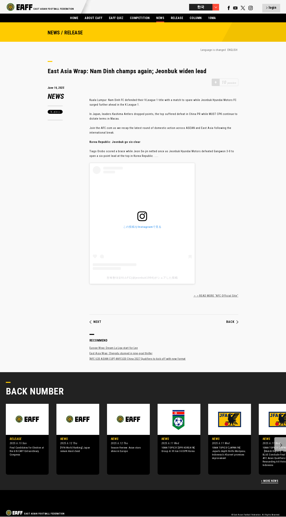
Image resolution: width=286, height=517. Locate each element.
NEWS (160, 18)
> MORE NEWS (269, 481)
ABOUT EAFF (93, 18)
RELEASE (177, 18)
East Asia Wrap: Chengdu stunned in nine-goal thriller (120, 353)
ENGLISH (232, 50)
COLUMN (196, 18)
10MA (212, 18)
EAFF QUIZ (116, 18)
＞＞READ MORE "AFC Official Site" (215, 295)
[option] (24, 439)
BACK (230, 321)
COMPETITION (140, 18)
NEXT (97, 321)
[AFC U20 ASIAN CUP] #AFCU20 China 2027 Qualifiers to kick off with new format (137, 358)
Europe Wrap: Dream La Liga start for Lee (113, 347)
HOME (74, 18)
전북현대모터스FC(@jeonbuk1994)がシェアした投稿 (142, 277)
